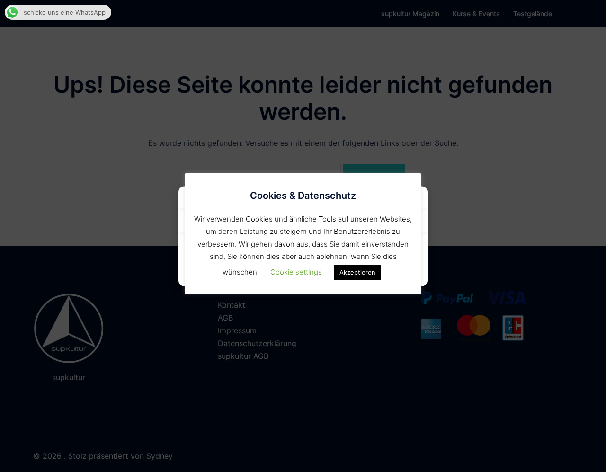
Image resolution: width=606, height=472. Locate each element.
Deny (362, 250)
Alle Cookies (244, 250)
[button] (413, 199)
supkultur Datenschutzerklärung (303, 272)
